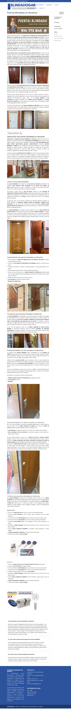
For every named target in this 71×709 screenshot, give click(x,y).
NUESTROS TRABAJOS (32, 8)
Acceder (56, 34)
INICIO (28, 5)
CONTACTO (42, 8)
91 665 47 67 (35, 678)
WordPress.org (57, 40)
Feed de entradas (58, 36)
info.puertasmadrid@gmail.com (34, 683)
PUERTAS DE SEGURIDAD (37, 5)
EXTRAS (56, 5)
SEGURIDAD (49, 5)
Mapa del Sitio (30, 695)
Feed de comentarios (59, 38)
